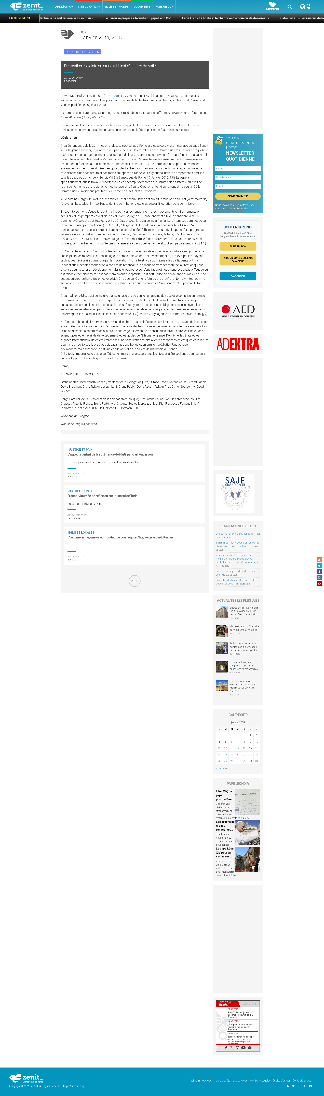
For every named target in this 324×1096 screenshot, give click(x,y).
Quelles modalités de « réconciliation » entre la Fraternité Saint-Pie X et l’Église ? (242, 686)
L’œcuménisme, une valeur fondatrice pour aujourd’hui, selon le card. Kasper (120, 537)
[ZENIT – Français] (30, 6)
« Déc (219, 768)
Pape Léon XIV (63, 6)
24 (256, 754)
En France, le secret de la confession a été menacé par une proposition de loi (243, 646)
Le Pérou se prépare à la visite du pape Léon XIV (91, 18)
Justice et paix (80, 449)
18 (219, 754)
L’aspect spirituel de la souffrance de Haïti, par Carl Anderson (110, 454)
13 (231, 748)
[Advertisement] (135, 611)
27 (231, 761)
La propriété (223, 1080)
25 (219, 761)
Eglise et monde (116, 6)
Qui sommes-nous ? (202, 1080)
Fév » (225, 768)
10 (256, 741)
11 (219, 748)
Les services (240, 1080)
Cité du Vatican (89, 6)
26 (225, 761)
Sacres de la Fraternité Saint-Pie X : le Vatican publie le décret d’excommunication (245, 611)
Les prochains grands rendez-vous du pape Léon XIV (225, 829)
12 (225, 748)
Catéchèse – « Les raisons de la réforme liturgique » (270, 18)
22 (244, 754)
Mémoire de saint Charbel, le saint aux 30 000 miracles (244, 628)
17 (256, 748)
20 (231, 754)
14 (238, 748)
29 (244, 761)
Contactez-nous (301, 1080)
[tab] (227, 1004)
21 (238, 754)
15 (244, 748)
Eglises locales (81, 532)
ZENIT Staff (70, 81)
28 (238, 761)
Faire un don (164, 6)
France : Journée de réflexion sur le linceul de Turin (102, 496)
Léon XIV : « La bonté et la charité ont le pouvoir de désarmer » (179, 18)
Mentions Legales (260, 1080)
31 (256, 761)
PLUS (134, 580)
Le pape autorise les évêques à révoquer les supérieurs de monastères (244, 665)
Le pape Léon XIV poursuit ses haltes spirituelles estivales (225, 856)
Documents (141, 6)
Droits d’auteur (281, 1080)
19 (225, 754)
